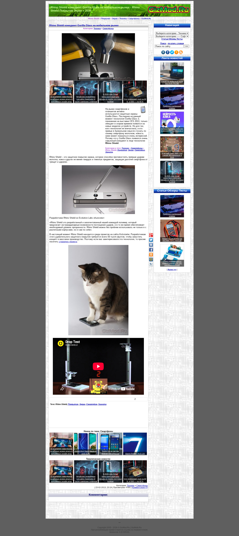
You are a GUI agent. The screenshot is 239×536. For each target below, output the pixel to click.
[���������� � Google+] (151, 235)
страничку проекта (68, 241)
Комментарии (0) (140, 487)
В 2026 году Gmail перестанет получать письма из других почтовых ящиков (172, 179)
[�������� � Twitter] (151, 240)
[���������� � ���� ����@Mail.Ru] (151, 259)
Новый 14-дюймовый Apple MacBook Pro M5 (172, 82)
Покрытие (105, 19)
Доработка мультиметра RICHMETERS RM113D (172, 240)
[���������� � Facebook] (151, 250)
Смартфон (140, 150)
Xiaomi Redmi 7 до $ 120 (135, 454)
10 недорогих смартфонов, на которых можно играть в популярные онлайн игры (61, 99)
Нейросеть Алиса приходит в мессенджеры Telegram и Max (172, 131)
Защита (109, 152)
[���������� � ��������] (151, 245)
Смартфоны (134, 19)
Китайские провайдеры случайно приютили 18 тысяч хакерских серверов (86, 99)
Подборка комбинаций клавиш (172, 107)
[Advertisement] (76, 131)
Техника (123, 19)
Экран (115, 19)
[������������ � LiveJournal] (151, 264)
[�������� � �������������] (151, 255)
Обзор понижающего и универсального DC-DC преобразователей (172, 263)
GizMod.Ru (146, 19)
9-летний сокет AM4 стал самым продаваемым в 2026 (172, 155)
